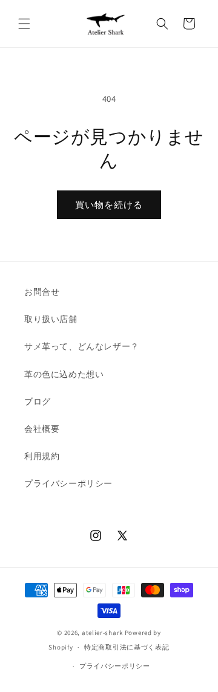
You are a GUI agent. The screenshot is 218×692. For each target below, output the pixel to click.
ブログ (37, 401)
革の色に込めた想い (64, 374)
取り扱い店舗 (51, 319)
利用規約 (41, 456)
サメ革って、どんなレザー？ (81, 346)
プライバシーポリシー (68, 483)
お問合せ (41, 291)
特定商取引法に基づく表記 (126, 647)
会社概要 (41, 428)
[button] (24, 23)
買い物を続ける (109, 204)
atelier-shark (102, 632)
